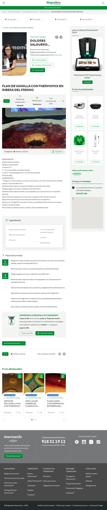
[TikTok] (98, 442)
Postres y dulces (10, 395)
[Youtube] (84, 442)
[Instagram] (91, 442)
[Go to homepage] (53, 3)
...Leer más (58, 55)
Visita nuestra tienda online (52, 7)
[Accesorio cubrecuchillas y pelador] (79, 105)
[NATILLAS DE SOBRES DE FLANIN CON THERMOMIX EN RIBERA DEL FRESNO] (34, 385)
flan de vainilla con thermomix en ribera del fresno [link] (67, 12)
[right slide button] (64, 420)
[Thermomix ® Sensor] (95, 140)
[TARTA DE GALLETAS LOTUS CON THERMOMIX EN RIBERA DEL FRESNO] (12, 385)
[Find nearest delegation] (3, 3)
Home (4, 12)
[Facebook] (76, 442)
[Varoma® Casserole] (95, 105)
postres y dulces (44, 12)
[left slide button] (4, 420)
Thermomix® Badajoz (14, 12)
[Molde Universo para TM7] (79, 140)
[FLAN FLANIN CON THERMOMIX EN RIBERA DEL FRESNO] (55, 385)
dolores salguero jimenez (30, 12)
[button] (103, 3)
